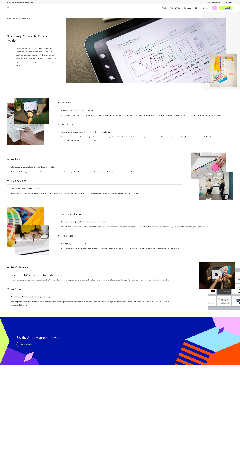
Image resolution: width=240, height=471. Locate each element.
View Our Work (26, 344)
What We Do (16, 18)
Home (9, 18)
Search (214, 8)
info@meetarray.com (213, 2)
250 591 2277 (228, 2)
